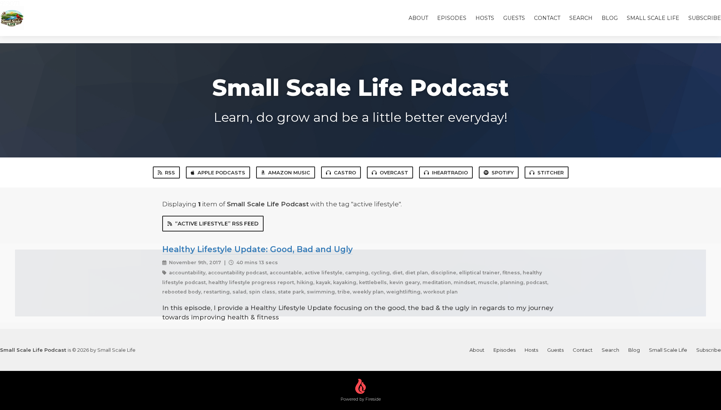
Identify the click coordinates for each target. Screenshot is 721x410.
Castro (345, 172)
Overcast (394, 172)
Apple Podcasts (221, 172)
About (418, 18)
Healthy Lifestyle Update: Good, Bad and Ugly (257, 249)
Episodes (451, 18)
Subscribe (704, 18)
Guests (514, 18)
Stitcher (550, 172)
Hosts (484, 18)
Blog (610, 18)
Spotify (503, 172)
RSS (170, 172)
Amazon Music (289, 172)
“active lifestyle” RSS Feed (216, 223)
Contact (547, 18)
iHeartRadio (450, 172)
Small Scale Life (653, 18)
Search (581, 18)
